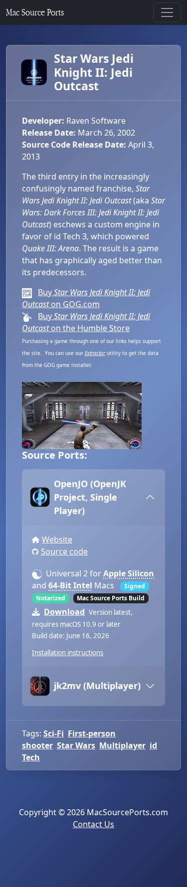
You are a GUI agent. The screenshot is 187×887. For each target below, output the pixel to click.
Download (64, 611)
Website (57, 539)
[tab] (93, 497)
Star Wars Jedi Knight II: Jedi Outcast (94, 72)
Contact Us (93, 824)
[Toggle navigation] (167, 12)
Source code (64, 551)
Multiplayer (122, 745)
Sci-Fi (53, 733)
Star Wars (76, 745)
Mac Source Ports (35, 12)
